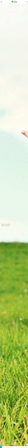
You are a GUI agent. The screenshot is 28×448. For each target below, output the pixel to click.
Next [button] (5, 312)
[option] (14, 225)
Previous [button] (2, 312)
